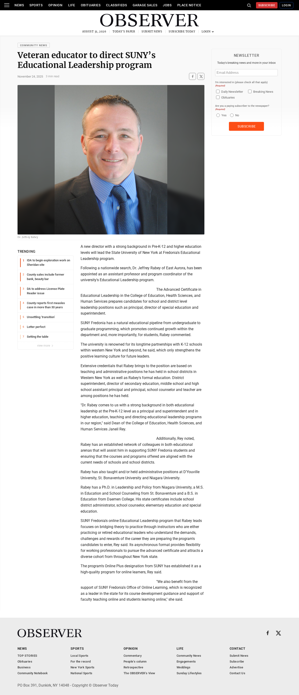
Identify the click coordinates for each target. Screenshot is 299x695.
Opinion (55, 5)
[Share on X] (201, 76)
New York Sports (83, 667)
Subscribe (266, 5)
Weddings (183, 667)
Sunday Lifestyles (189, 673)
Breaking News (263, 91)
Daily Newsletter (232, 91)
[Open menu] (7, 5)
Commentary (133, 655)
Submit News (152, 31)
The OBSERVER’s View (139, 673)
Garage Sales (145, 5)
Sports (36, 5)
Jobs (167, 5)
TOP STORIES (27, 655)
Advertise (236, 667)
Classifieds (116, 5)
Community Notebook (33, 673)
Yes (223, 115)
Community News (33, 45)
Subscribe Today (182, 31)
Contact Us (237, 673)
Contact (237, 648)
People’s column (135, 661)
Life (71, 5)
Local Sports (80, 655)
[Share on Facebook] (192, 76)
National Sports (82, 673)
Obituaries (91, 5)
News (19, 5)
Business (24, 667)
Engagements (186, 661)
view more (44, 345)
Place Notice (189, 5)
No (237, 115)
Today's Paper (124, 31)
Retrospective (133, 667)
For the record (81, 661)
